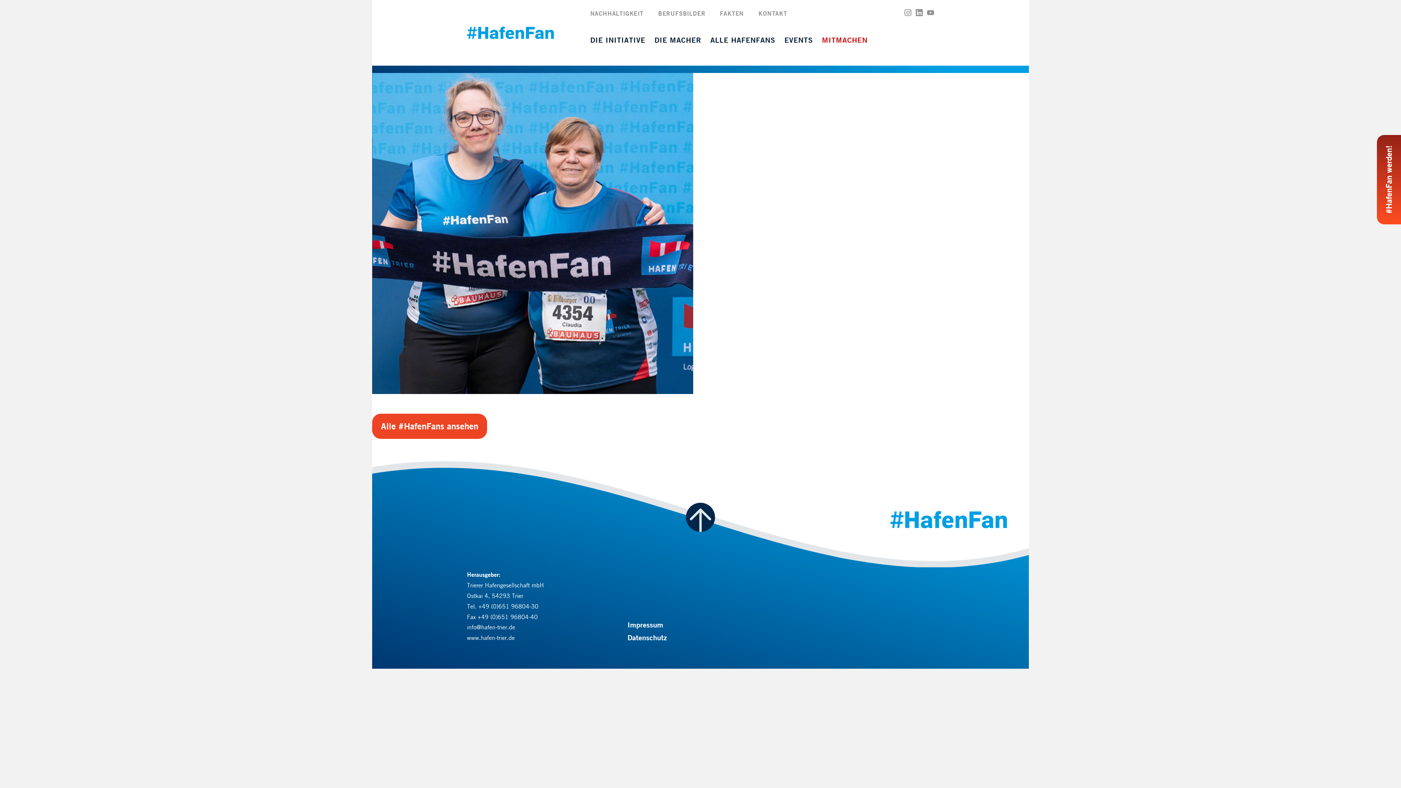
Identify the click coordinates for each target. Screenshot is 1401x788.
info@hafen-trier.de (491, 627)
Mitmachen (845, 40)
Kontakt (773, 13)
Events (798, 40)
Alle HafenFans (742, 40)
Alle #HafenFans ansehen (429, 426)
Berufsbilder (682, 13)
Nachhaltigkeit (617, 13)
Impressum (645, 624)
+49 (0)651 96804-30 (508, 606)
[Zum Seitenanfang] (700, 517)
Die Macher (678, 40)
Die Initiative (617, 40)
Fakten (732, 13)
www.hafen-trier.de (491, 637)
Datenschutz (647, 637)
